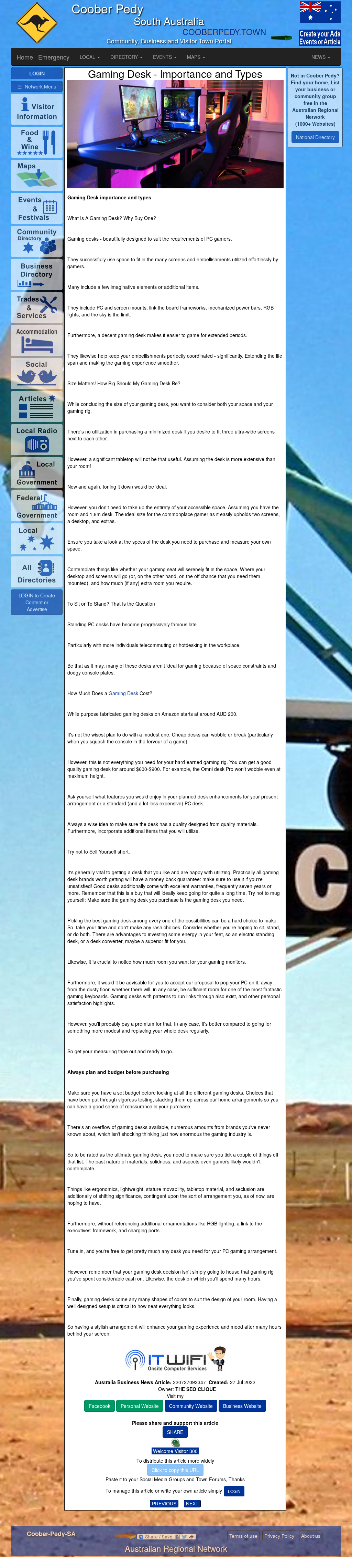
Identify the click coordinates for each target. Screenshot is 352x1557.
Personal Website (140, 1405)
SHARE (175, 1432)
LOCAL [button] (88, 56)
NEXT (192, 1503)
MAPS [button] (194, 56)
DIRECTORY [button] (124, 56)
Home (24, 56)
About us (310, 1536)
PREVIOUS (164, 1503)
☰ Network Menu (37, 86)
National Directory (315, 137)
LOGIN (234, 1491)
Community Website (191, 1405)
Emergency (53, 56)
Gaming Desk (123, 693)
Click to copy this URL (175, 1469)
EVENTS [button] (163, 56)
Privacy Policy (279, 1536)
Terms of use (243, 1536)
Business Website (242, 1405)
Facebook (99, 1405)
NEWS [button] (319, 56)
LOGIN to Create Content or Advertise (37, 602)
